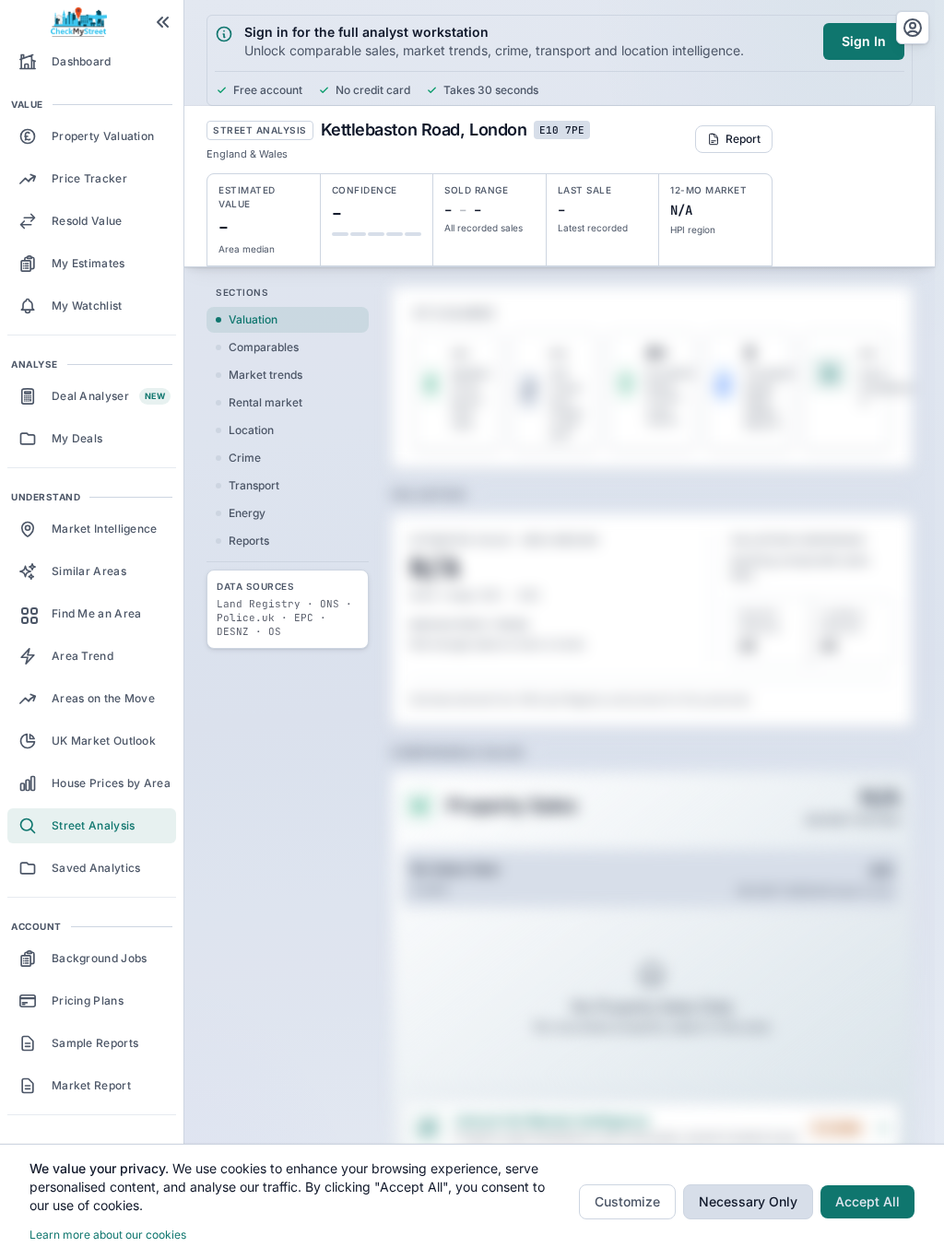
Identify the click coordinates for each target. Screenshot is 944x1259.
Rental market (265, 402)
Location (251, 430)
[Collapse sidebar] (163, 22)
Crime (245, 458)
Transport (254, 485)
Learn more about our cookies (108, 1234)
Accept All (867, 1201)
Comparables (264, 347)
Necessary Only (748, 1201)
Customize (627, 1201)
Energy (247, 513)
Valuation (253, 319)
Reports (249, 540)
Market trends (265, 375)
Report (743, 139)
